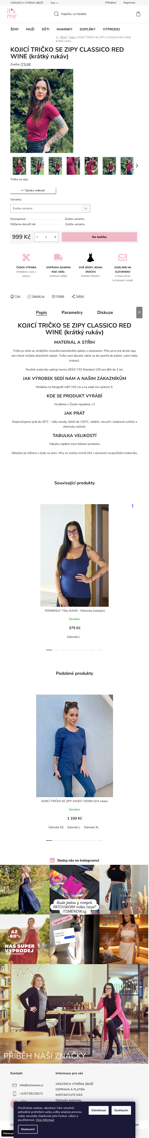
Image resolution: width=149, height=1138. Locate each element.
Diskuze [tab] (105, 312)
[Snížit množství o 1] (37, 237)
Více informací (45, 1120)
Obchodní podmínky (68, 1100)
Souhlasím (121, 1110)
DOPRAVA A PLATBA (70, 1089)
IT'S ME (26, 64)
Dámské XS (56, 827)
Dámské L (73, 637)
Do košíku (99, 237)
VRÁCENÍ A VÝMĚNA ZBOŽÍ (26, 3)
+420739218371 (31, 1094)
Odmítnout (98, 1110)
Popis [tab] (41, 312)
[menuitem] (14, 29)
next (136, 576)
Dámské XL (91, 827)
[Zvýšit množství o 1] (55, 237)
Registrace (129, 2)
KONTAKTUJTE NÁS (69, 1095)
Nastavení (28, 1129)
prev (13, 576)
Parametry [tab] (72, 312)
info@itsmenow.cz (31, 1085)
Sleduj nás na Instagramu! (78, 860)
